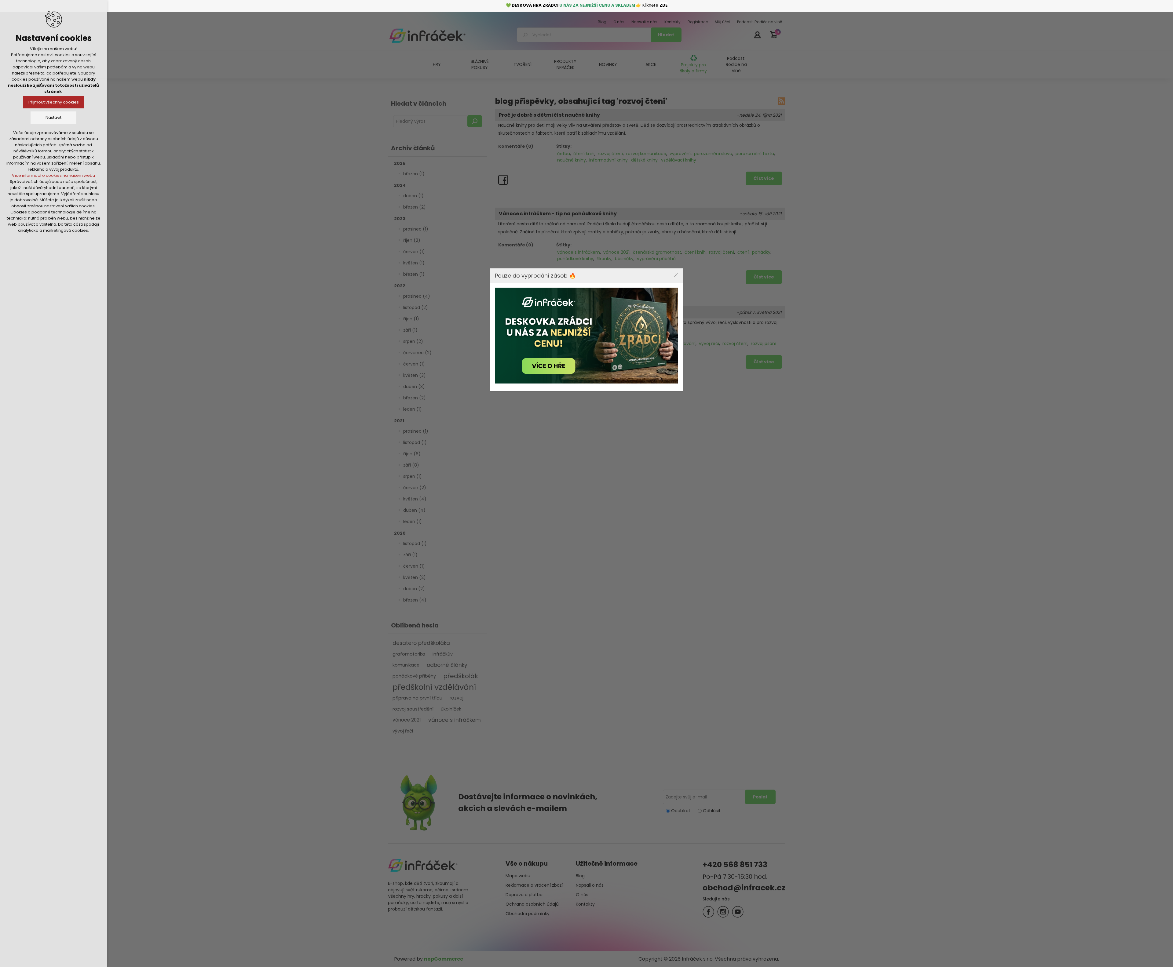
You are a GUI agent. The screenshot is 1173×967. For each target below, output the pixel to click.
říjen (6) (412, 454)
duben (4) (414, 510)
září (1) (410, 330)
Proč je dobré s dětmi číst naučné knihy (549, 115)
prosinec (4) (416, 296)
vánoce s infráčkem (454, 720)
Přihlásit (757, 34)
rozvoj (456, 698)
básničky (624, 259)
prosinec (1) (415, 229)
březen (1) (414, 174)
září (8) (411, 465)
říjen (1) (411, 319)
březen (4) (414, 600)
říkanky (604, 259)
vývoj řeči (403, 731)
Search (474, 121)
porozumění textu (755, 154)
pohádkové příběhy (414, 676)
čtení (743, 252)
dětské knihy (644, 160)
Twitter (723, 912)
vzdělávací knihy (678, 160)
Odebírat (680, 811)
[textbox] (585, 34)
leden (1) (412, 409)
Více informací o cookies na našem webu (53, 175)
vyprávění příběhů (656, 259)
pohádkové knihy (575, 259)
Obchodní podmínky (528, 914)
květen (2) (414, 577)
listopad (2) (415, 307)
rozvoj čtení (610, 154)
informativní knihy (608, 160)
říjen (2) (411, 240)
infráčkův (443, 654)
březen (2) (414, 207)
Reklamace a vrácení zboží (534, 885)
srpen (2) (413, 341)
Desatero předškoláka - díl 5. (536, 312)
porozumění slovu (713, 154)
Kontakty (585, 904)
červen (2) (414, 488)
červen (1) (414, 252)
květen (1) (414, 263)
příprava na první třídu (417, 698)
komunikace (406, 665)
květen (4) (414, 499)
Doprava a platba (524, 895)
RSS (781, 101)
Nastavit (53, 117)
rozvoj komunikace (646, 154)
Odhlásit (712, 811)
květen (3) (414, 375)
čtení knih (583, 154)
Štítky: (564, 146)
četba (563, 154)
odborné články (447, 665)
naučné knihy (571, 160)
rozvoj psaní (763, 343)
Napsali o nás (590, 885)
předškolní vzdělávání (434, 687)
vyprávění (680, 154)
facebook (708, 912)
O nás (582, 895)
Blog (580, 876)
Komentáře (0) (515, 146)
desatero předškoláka (421, 643)
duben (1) (413, 196)
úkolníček (451, 709)
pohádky (761, 252)
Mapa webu (518, 876)
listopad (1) (415, 442)
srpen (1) (412, 476)
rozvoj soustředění (413, 709)
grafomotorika (409, 654)
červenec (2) (417, 353)
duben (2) (414, 589)
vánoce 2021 (407, 720)
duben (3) (414, 387)
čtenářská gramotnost (657, 252)
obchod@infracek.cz (744, 887)
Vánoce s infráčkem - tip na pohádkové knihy (558, 214)
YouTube (738, 912)
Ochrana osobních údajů (532, 904)
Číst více (764, 178)
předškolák (460, 676)
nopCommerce (443, 958)
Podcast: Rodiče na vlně (736, 64)
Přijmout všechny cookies (53, 102)
